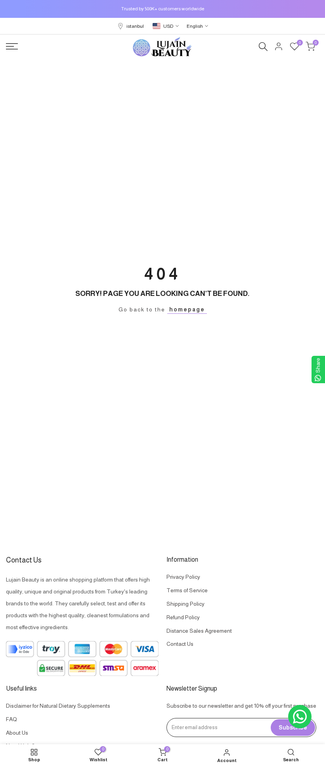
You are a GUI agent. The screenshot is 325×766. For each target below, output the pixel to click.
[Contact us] (300, 716)
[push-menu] (12, 46)
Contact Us (179, 644)
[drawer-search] (263, 46)
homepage (187, 309)
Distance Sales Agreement (199, 631)
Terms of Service (187, 590)
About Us (17, 733)
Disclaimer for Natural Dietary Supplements (58, 706)
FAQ (11, 719)
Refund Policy (183, 617)
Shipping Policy (185, 604)
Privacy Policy (183, 577)
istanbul (135, 26)
